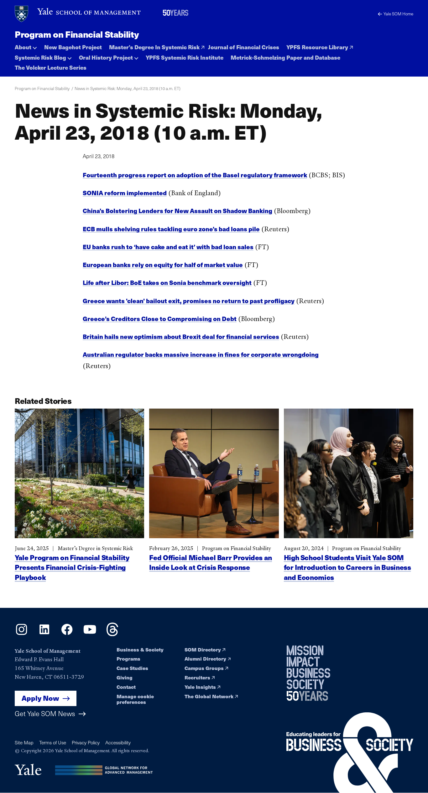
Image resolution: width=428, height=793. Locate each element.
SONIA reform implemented (125, 192)
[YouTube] (90, 634)
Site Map (24, 742)
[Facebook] (67, 634)
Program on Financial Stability (76, 34)
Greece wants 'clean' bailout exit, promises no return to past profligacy (189, 300)
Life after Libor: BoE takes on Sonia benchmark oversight (167, 282)
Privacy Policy (86, 742)
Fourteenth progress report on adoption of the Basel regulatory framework (195, 174)
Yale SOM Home (398, 14)
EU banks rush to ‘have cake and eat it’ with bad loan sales (168, 246)
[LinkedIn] (44, 634)
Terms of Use (52, 742)
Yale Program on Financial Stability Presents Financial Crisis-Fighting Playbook (72, 567)
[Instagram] (21, 634)
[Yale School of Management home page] (78, 14)
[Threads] (112, 634)
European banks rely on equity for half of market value (163, 264)
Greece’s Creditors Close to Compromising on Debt (160, 318)
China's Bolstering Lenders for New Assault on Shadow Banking (177, 210)
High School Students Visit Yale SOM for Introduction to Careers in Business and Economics (347, 567)
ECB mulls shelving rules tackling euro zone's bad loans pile (171, 228)
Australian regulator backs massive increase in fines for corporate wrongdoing (201, 354)
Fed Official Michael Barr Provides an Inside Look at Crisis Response (210, 562)
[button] (26, 45)
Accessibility (118, 742)
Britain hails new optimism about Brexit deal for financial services (181, 336)
